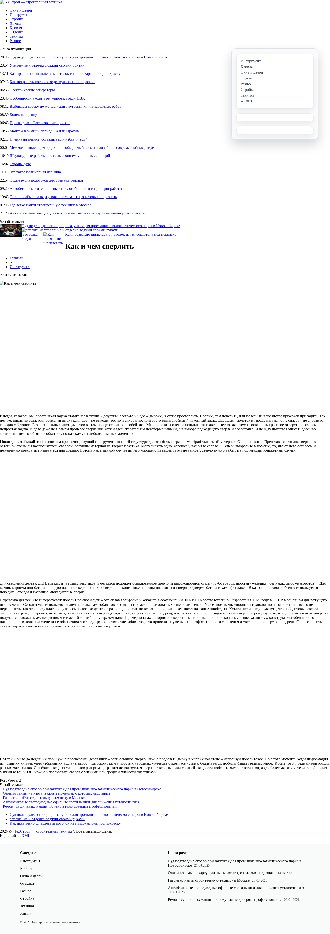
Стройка (17, 19)
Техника (16, 36)
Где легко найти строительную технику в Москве (50, 205)
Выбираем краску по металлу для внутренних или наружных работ (65, 106)
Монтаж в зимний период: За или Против (44, 131)
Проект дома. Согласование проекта (40, 123)
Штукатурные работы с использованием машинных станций (60, 156)
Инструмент (20, 15)
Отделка (16, 32)
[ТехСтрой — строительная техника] (31, 2)
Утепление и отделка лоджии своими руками (47, 65)
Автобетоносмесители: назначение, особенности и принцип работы (66, 188)
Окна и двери (21, 10)
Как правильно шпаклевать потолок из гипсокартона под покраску (65, 73)
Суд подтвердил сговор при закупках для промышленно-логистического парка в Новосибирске (89, 57)
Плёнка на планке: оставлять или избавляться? (48, 139)
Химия (15, 23)
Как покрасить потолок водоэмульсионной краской (52, 82)
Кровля (16, 28)
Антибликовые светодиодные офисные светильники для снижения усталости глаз (78, 213)
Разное (15, 41)
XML (26, 836)
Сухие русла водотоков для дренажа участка (46, 180)
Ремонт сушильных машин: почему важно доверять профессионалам (60, 806)
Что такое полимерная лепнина (35, 172)
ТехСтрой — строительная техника (43, 831)
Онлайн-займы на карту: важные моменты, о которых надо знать (63, 197)
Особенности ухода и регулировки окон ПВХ (47, 98)
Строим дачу (20, 164)
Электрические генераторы (32, 90)
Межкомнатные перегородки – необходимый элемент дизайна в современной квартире (82, 147)
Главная (16, 258)
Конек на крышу (23, 115)
